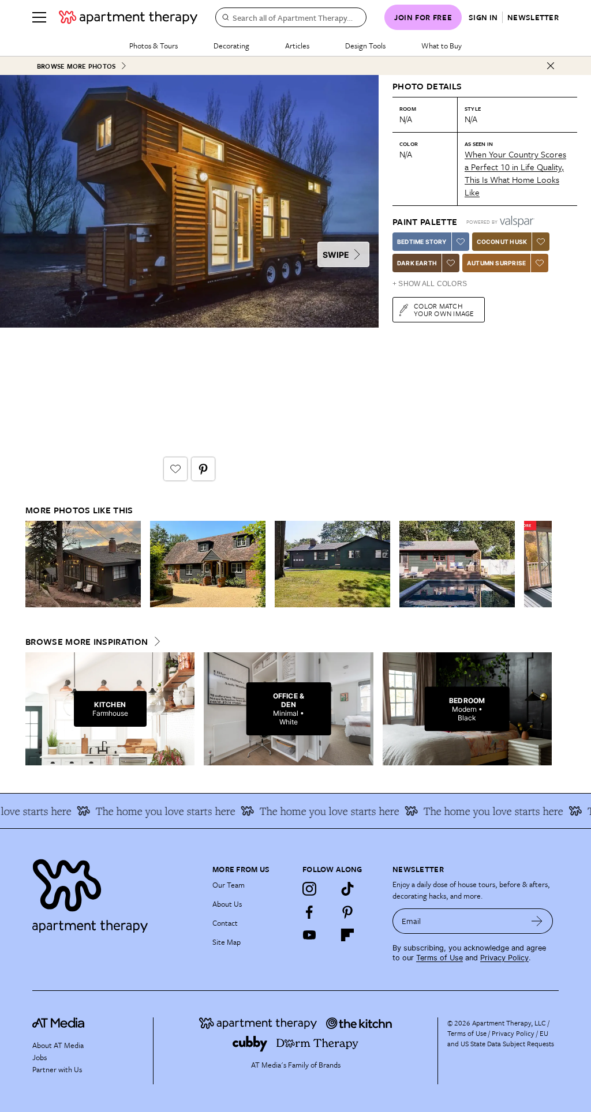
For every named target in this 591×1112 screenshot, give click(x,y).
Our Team (228, 885)
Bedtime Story (422, 241)
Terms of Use (439, 957)
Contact (225, 923)
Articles (297, 45)
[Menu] (39, 17)
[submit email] (537, 921)
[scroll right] (542, 564)
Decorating (231, 45)
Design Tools (365, 45)
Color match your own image (444, 309)
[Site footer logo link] (115, 893)
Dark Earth (417, 263)
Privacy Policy (504, 957)
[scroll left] (34, 564)
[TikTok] (347, 889)
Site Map (226, 942)
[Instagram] (309, 889)
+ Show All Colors (429, 284)
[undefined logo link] (128, 17)
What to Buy (441, 45)
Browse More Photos (76, 66)
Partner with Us (57, 1069)
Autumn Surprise (496, 263)
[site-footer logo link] (58, 1024)
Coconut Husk (502, 241)
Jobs (39, 1057)
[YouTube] (309, 935)
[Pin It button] (203, 468)
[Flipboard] (347, 935)
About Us (227, 904)
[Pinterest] (347, 912)
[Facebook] (309, 912)
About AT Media (58, 1045)
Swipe (336, 255)
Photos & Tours (153, 45)
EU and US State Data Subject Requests (500, 1038)
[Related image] (83, 564)
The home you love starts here (153, 811)
